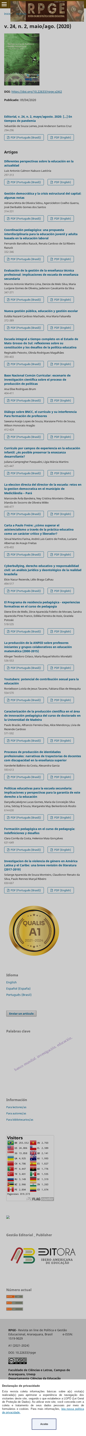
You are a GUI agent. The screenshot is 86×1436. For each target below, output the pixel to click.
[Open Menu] (4, 4)
